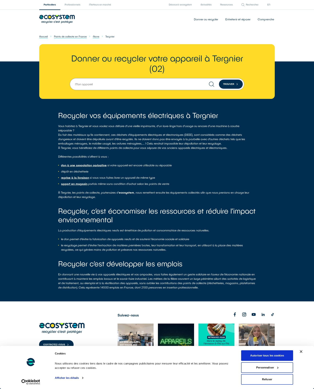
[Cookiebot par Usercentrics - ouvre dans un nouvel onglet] (31, 382)
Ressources (226, 4)
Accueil (43, 36)
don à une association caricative (84, 165)
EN (268, 4)
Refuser (267, 379)
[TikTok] (272, 314)
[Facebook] (234, 314)
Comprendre (266, 19)
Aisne (96, 36)
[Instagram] (244, 314)
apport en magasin (74, 183)
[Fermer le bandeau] (301, 351)
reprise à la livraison (75, 177)
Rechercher (252, 4)
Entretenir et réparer (237, 19)
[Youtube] (253, 314)
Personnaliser (265, 367)
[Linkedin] (263, 314)
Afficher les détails (67, 377)
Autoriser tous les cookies (267, 355)
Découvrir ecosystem (180, 4)
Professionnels (72, 4)
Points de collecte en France (70, 36)
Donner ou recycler (206, 19)
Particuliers (50, 4)
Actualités (206, 4)
